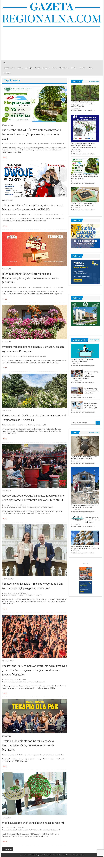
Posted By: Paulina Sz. (9, 356)
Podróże (83, 68)
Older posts (8, 849)
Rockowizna (28, 682)
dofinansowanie (30, 143)
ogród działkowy (39, 425)
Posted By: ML (7, 143)
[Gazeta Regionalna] (4, 62)
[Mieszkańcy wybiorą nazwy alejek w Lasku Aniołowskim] (77, 518)
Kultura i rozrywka (41, 68)
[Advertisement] (52, 43)
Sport (19, 68)
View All (94, 81)
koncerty (22, 507)
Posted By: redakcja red (9, 214)
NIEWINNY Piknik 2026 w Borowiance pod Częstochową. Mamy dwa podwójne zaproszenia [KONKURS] (30, 278)
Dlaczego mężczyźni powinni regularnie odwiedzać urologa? (90, 406)
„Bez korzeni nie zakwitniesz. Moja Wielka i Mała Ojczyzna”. (44, 830)
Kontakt (6, 73)
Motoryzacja (63, 68)
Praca (54, 68)
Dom (73, 68)
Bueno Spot (34, 287)
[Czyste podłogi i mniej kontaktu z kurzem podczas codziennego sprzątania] (85, 446)
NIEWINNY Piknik (58, 287)
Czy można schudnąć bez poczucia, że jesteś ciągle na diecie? (91, 391)
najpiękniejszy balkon (40, 356)
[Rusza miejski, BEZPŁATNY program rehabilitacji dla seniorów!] (85, 351)
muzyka (36, 507)
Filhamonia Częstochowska (51, 214)
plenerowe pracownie (45, 143)
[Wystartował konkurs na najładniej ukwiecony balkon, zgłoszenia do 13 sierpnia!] (34, 322)
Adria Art (33, 214)
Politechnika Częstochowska (24, 595)
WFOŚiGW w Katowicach (57, 143)
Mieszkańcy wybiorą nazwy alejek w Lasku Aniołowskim (92, 520)
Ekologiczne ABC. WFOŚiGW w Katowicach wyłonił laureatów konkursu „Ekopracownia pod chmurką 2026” (31, 134)
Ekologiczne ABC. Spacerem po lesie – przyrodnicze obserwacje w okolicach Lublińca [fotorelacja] (83, 104)
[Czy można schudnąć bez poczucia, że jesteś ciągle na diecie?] (77, 390)
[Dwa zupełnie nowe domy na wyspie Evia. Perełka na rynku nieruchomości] (85, 485)
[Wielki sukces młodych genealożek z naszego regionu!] (34, 793)
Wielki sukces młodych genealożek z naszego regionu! (33, 822)
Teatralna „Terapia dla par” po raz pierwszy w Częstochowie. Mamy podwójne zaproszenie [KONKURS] (28, 745)
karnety (17, 507)
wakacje (51, 507)
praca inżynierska (37, 595)
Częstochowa (39, 214)
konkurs (37, 143)
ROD (45, 425)
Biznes (91, 68)
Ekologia (29, 68)
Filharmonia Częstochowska (51, 755)
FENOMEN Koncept (42, 287)
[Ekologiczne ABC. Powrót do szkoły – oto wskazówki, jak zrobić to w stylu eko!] (85, 194)
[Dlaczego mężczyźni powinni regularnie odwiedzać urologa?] (77, 405)
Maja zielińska (12, 595)
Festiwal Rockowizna (9, 507)
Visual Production (43, 507)
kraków (31, 507)
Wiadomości (8, 68)
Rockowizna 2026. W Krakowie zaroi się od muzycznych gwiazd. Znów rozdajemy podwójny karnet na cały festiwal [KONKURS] (34, 670)
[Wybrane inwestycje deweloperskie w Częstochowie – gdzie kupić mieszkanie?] (85, 538)
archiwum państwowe (10, 830)
